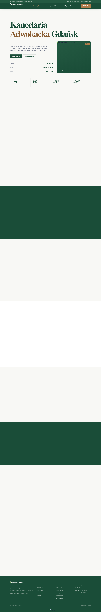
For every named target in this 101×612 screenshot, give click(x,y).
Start (38, 585)
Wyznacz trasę (16, 543)
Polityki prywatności (70, 529)
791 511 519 (86, 6)
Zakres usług (48, 6)
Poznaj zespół (16, 223)
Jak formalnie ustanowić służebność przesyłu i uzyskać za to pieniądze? (49, 401)
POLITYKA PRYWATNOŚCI (86, 605)
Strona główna (37, 6)
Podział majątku (59, 587)
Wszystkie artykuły (83, 387)
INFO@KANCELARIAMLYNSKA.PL (84, 1)
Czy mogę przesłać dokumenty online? (22, 455)
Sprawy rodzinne (60, 590)
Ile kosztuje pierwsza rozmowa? (19, 443)
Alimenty (58, 593)
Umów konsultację (29, 56)
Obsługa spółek (59, 595)
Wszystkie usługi (84, 107)
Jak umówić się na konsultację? (19, 438)
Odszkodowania (59, 598)
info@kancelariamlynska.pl (22, 502)
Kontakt (72, 6)
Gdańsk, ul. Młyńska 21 (80, 585)
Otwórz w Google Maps (32, 543)
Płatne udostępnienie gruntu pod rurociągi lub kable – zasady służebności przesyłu (21, 402)
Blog (66, 6)
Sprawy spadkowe (60, 585)
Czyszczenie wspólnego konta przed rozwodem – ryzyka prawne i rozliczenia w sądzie (77, 402)
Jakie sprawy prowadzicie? (18, 449)
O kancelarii (58, 6)
